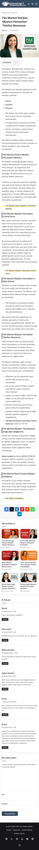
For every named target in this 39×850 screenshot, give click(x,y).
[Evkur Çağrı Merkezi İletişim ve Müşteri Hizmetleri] (28, 534)
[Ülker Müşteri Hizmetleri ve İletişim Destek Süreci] (10, 555)
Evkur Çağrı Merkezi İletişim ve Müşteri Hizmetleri (27, 543)
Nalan (5, 30)
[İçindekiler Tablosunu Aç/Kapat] (14, 63)
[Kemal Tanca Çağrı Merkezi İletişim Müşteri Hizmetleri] (10, 577)
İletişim (9, 830)
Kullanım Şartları (19, 833)
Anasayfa (7, 13)
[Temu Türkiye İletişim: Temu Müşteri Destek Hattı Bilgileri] (28, 555)
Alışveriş (14, 13)
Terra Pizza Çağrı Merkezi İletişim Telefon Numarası (8, 543)
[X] (12, 509)
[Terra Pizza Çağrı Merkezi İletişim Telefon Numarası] (10, 534)
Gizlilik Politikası (27, 830)
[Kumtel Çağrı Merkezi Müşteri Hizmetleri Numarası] (28, 577)
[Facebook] (6, 509)
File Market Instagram (14, 498)
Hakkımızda (16, 830)
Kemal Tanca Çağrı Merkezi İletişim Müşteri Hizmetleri (8, 586)
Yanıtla (5, 619)
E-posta (5, 804)
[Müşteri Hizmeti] (14, 4)
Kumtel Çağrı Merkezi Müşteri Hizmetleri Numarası (28, 586)
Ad (3, 794)
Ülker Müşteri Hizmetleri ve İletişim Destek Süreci (9, 565)
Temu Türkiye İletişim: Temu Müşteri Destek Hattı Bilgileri (28, 565)
